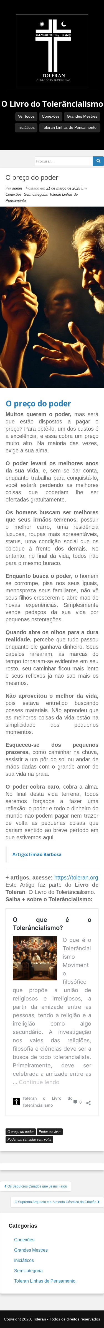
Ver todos (26, 116)
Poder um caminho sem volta (29, 1140)
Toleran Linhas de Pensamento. (70, 127)
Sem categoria (35, 194)
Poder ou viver (50, 1132)
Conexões (51, 116)
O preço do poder (20, 1132)
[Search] (98, 161)
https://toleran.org (76, 877)
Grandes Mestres (82, 116)
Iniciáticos (26, 127)
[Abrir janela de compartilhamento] (88, 1101)
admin (17, 188)
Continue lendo (39, 1082)
